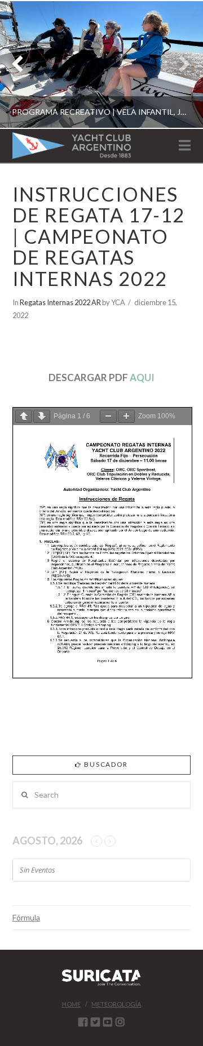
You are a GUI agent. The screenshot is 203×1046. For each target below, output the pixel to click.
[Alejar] (108, 416)
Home (71, 1004)
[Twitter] (95, 1022)
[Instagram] (120, 1022)
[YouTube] (107, 1022)
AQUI (142, 377)
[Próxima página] (41, 416)
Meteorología (116, 1004)
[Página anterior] (23, 416)
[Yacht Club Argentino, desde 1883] (71, 145)
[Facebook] (82, 1022)
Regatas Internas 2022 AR (60, 302)
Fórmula (26, 917)
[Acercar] (126, 416)
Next (179, 64)
